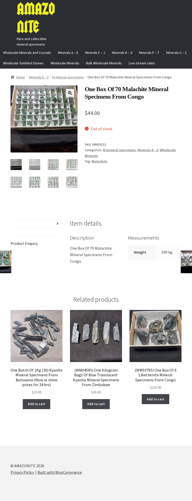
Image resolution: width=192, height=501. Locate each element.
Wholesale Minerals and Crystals (27, 52)
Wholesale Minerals (64, 63)
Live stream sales (142, 63)
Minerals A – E (68, 52)
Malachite (99, 161)
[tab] (36, 224)
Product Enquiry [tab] (24, 243)
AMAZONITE (35, 18)
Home (20, 77)
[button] (70, 93)
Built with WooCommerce (60, 472)
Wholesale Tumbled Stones (23, 63)
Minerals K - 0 (38, 77)
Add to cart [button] (36, 404)
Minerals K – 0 (122, 52)
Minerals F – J (95, 52)
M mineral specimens (68, 77)
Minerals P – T (149, 52)
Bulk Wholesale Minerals (104, 63)
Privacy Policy (22, 472)
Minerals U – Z (176, 52)
